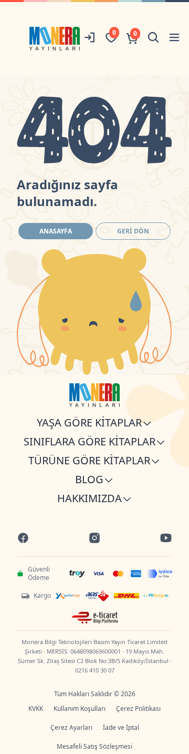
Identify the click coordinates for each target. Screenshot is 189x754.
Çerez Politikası (138, 708)
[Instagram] (94, 539)
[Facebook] (23, 539)
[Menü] (174, 38)
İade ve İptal (121, 727)
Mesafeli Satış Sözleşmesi (94, 746)
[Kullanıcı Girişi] (90, 38)
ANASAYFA (55, 231)
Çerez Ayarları (71, 727)
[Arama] (153, 38)
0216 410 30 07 (94, 670)
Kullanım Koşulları (80, 708)
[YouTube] (166, 539)
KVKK (35, 708)
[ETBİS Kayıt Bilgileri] (95, 617)
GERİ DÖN (133, 231)
